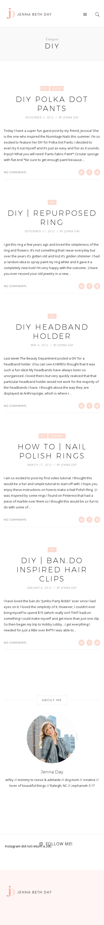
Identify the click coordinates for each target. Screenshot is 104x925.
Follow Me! (59, 844)
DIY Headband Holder (52, 331)
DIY (44, 88)
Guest (57, 88)
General (57, 436)
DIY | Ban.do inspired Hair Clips (52, 569)
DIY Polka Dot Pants (52, 104)
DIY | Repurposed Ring (52, 217)
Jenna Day (71, 117)
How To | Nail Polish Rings (52, 451)
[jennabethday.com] (29, 13)
